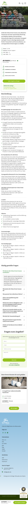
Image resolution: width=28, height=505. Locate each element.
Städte (3, 449)
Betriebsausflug (10, 19)
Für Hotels (4, 443)
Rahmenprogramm (5, 22)
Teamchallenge (11, 24)
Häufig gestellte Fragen (10, 87)
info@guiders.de (7, 472)
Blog (3, 447)
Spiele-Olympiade (17, 25)
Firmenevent (4, 25)
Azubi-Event (21, 24)
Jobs (3, 445)
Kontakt (3, 451)
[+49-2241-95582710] (2, 468)
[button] (3, 390)
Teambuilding (4, 24)
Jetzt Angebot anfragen (14, 81)
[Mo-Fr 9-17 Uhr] (22, 3)
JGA (22, 25)
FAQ (3, 441)
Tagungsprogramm (22, 22)
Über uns (4, 439)
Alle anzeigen (14, 408)
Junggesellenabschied (6, 21)
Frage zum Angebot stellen (10, 88)
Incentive (11, 22)
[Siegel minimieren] (26, 489)
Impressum (4, 461)
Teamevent (4, 19)
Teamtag (16, 24)
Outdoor (15, 22)
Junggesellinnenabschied (15, 21)
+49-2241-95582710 (8, 468)
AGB (3, 457)
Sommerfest (16, 19)
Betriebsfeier (10, 25)
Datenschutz (4, 459)
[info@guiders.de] (2, 471)
